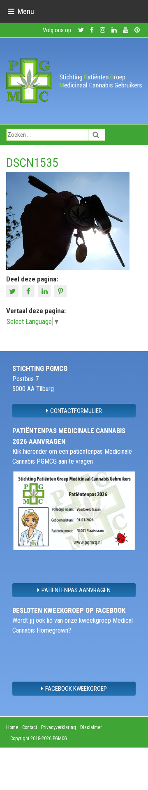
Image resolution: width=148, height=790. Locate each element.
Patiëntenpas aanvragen (76, 590)
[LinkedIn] (45, 290)
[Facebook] (29, 290)
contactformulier (76, 411)
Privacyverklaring (58, 727)
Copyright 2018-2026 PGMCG (38, 738)
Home (12, 727)
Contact (29, 727)
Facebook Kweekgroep (76, 688)
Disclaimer (91, 727)
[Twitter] (13, 290)
